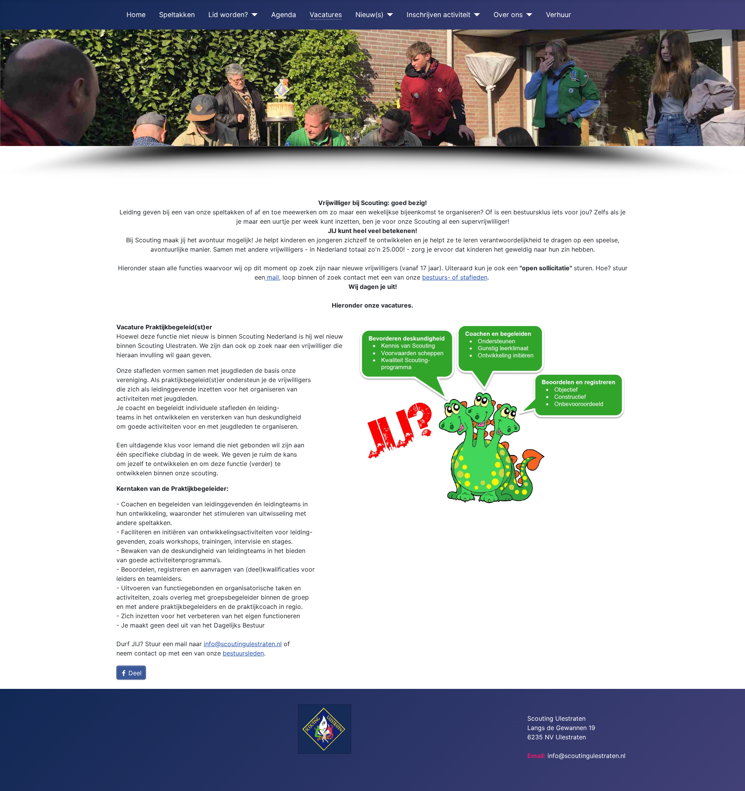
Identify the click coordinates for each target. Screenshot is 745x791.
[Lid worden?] (253, 15)
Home (136, 14)
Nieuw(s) (369, 14)
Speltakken (177, 14)
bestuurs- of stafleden (454, 277)
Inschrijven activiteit (438, 14)
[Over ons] (527, 15)
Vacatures (326, 14)
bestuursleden (243, 653)
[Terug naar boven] (731, 776)
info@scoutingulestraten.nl (243, 644)
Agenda (283, 14)
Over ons (508, 14)
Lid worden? (228, 14)
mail (272, 277)
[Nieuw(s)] (388, 15)
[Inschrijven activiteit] (475, 15)
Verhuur (558, 14)
